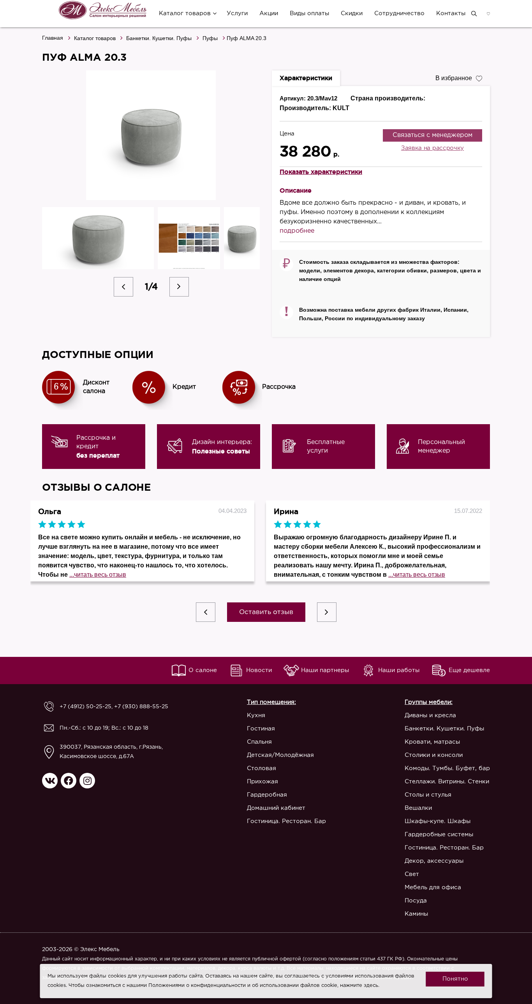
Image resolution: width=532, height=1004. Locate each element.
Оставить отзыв (266, 612)
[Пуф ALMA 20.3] (151, 135)
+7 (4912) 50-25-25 (85, 706)
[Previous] (123, 287)
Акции (268, 13)
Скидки (352, 13)
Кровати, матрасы (432, 741)
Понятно (455, 978)
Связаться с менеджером (432, 135)
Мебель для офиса (433, 887)
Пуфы (210, 38)
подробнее (297, 231)
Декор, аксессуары (434, 861)
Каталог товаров (185, 13)
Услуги (237, 13)
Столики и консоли (434, 755)
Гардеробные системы (439, 834)
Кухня (256, 715)
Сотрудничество (399, 13)
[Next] (179, 287)
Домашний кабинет (276, 808)
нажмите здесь (359, 985)
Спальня (259, 741)
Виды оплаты (309, 13)
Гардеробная (267, 794)
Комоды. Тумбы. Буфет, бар (447, 768)
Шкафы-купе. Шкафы (437, 821)
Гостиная (261, 728)
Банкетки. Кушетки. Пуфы (159, 38)
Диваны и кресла (430, 715)
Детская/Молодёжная (280, 755)
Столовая (261, 768)
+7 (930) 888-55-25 (141, 706)
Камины (416, 913)
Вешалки (418, 808)
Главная (52, 38)
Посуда (416, 900)
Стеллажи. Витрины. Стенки (447, 781)
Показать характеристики (321, 171)
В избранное (453, 78)
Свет (412, 874)
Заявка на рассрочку (432, 148)
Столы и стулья (428, 794)
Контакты (450, 13)
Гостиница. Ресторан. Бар (286, 821)
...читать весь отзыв (97, 574)
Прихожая (262, 781)
